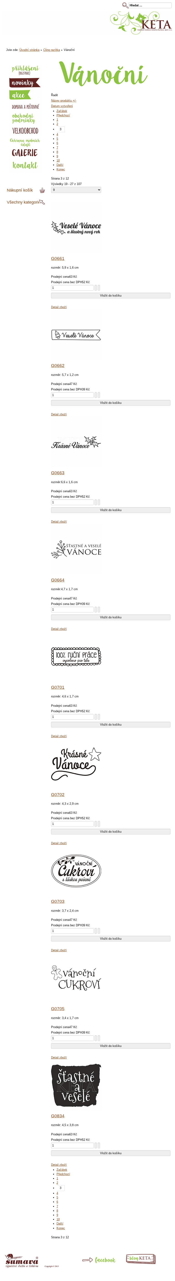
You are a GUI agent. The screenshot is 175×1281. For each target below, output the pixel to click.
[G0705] (76, 1002)
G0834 (57, 1116)
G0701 (57, 687)
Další (60, 165)
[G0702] (76, 788)
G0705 (57, 1008)
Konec (61, 169)
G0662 (57, 365)
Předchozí (63, 115)
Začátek (62, 111)
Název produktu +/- (63, 100)
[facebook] (91, 1265)
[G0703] (76, 894)
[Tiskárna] (32, 1267)
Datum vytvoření (62, 106)
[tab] (43, 190)
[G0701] (76, 680)
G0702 (57, 794)
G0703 (57, 901)
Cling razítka (51, 50)
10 (58, 160)
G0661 (57, 258)
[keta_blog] (146, 1263)
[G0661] (76, 252)
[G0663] (76, 466)
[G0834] (76, 1109)
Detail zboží (59, 307)
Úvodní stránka (29, 50)
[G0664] (76, 573)
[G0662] (76, 359)
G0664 (57, 580)
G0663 (57, 472)
